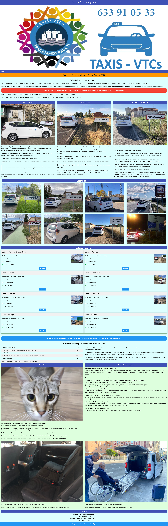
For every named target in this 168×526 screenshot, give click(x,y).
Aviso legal (93, 524)
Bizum (34, 169)
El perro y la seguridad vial (60, 435)
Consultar (42, 268)
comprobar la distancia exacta (155, 86)
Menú (2, 71)
